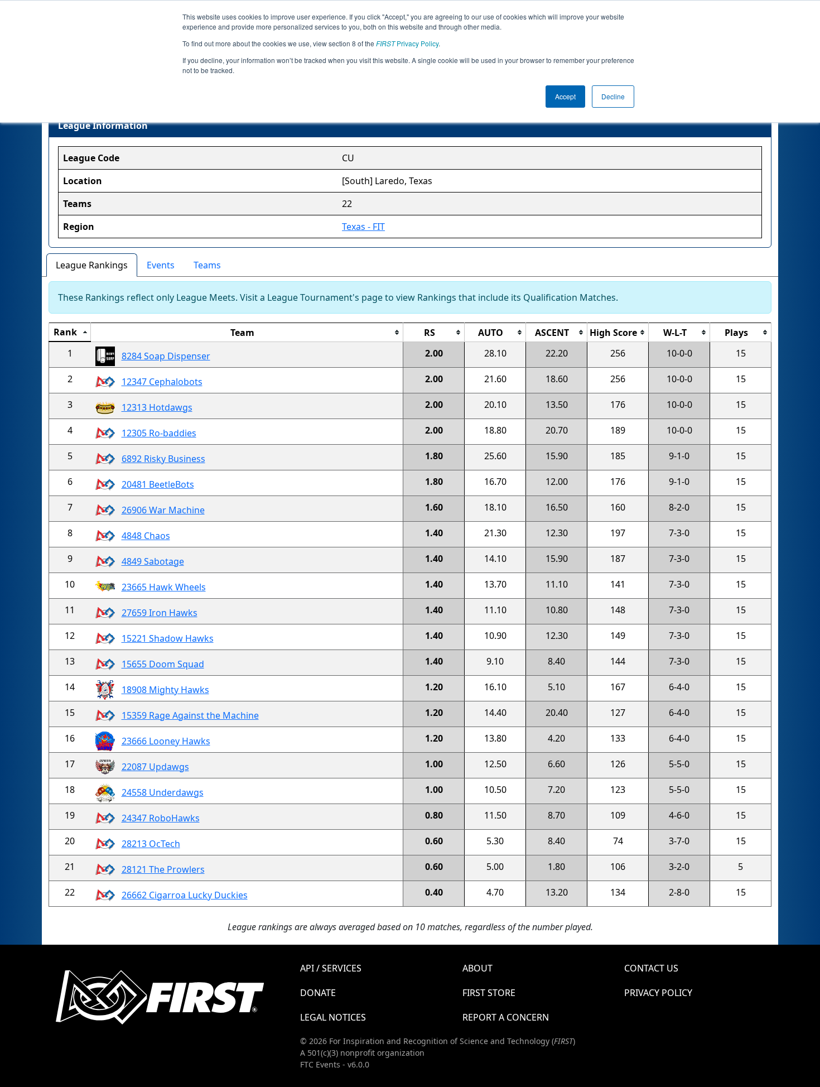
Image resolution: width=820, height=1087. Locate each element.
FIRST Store (488, 993)
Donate (318, 993)
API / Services (330, 968)
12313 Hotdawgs (157, 407)
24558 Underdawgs (163, 792)
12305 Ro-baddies (159, 433)
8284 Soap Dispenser (166, 356)
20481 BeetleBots (158, 484)
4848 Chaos (146, 536)
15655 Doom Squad (163, 664)
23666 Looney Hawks (166, 741)
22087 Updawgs (155, 767)
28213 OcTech (151, 844)
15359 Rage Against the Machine (190, 715)
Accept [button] (565, 96)
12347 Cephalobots (162, 382)
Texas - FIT (363, 226)
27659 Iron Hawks (159, 613)
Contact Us (651, 968)
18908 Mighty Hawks (165, 690)
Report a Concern (505, 1017)
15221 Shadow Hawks (168, 638)
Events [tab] (161, 265)
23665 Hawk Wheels (164, 587)
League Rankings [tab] (92, 265)
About (477, 968)
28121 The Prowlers (163, 869)
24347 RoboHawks (161, 818)
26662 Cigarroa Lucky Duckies (185, 895)
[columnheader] (70, 332)
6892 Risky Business (163, 459)
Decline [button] (613, 96)
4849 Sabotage (153, 561)
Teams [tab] (207, 265)
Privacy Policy (407, 43)
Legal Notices (333, 1017)
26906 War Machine (163, 510)
